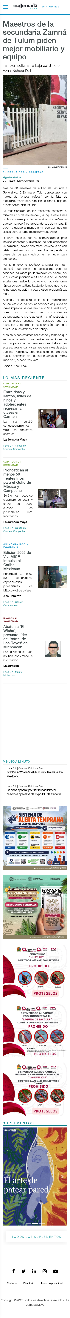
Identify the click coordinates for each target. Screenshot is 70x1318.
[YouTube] (55, 1271)
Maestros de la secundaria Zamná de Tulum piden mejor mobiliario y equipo (34, 41)
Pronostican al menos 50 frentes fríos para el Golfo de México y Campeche (17, 480)
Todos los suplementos (36, 1237)
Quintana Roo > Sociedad (23, 172)
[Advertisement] (35, 721)
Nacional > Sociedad (12, 620)
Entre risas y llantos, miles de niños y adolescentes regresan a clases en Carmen (17, 404)
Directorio (28, 1283)
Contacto (12, 1283)
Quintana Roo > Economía (16, 546)
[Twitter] (23, 1271)
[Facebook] (13, 1271)
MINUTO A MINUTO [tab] (16, 761)
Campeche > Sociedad (12, 385)
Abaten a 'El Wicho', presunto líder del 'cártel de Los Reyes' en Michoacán (15, 637)
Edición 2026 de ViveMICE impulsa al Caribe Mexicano (17, 561)
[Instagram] (44, 1271)
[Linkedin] (34, 1271)
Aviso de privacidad (52, 1283)
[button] (8, 1176)
